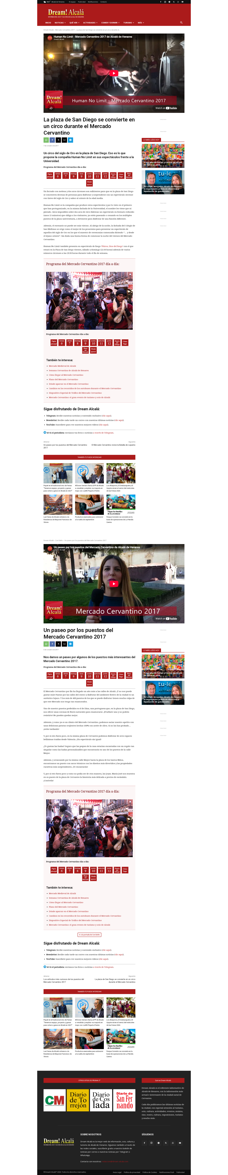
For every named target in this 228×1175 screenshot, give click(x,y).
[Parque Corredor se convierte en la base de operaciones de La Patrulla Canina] (120, 505)
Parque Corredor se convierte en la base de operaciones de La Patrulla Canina (119, 519)
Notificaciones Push (166, 1172)
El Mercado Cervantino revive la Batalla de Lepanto (113, 445)
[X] (174, 2)
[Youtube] (182, 2)
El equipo (72, 2)
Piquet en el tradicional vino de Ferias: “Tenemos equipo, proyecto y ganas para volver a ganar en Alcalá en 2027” (58, 488)
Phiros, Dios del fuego (112, 246)
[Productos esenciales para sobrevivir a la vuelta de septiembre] (89, 505)
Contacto (103, 2)
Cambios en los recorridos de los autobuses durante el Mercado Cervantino (85, 388)
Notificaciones (93, 2)
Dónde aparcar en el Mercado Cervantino (69, 384)
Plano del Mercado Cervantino (63, 379)
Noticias (59, 22)
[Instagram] (165, 2)
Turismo (127, 22)
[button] (181, 23)
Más (140, 22)
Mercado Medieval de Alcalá (62, 366)
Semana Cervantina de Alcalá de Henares (69, 370)
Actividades (89, 22)
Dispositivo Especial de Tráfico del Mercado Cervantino (75, 393)
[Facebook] (161, 2)
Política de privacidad (132, 1172)
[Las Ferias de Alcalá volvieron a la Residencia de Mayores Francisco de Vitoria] (58, 505)
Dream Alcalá (49, 30)
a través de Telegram (103, 433)
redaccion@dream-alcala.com (115, 1161)
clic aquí (107, 416)
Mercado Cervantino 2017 (65, 30)
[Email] (64, 140)
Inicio (48, 22)
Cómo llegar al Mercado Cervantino (66, 375)
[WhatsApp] (178, 2)
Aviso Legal (117, 1172)
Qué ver (73, 22)
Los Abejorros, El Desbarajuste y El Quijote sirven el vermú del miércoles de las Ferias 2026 (120, 488)
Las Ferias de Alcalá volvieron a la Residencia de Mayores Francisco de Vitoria (58, 519)
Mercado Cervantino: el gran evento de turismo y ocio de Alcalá (79, 397)
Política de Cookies (150, 1172)
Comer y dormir (109, 22)
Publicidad (82, 2)
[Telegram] (169, 2)
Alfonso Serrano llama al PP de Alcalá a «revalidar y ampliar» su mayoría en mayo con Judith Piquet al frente (89, 488)
